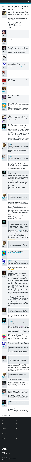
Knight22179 (3, 34)
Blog (16, 423)
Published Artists (18, 441)
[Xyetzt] (4, 13)
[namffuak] (4, 72)
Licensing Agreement (4, 458)
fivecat (10, 196)
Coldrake (3, 99)
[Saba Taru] (4, 48)
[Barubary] (4, 402)
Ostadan (3, 338)
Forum (2, 441)
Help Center (3, 425)
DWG (2, 275)
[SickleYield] (4, 80)
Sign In (2, 415)
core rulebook (21, 66)
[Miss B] (4, 391)
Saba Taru (3, 50)
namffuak (3, 74)
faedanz (3, 255)
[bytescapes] (4, 126)
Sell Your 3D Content (4, 426)
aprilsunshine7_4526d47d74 (4, 108)
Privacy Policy (13, 458)
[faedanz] (4, 253)
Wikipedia (20, 230)
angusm (10, 144)
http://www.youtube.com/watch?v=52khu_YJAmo (14, 252)
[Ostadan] (4, 336)
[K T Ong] (4, 64)
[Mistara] (4, 40)
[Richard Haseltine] (4, 117)
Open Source (3, 431)
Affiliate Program (4, 428)
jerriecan (3, 58)
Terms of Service (9, 458)
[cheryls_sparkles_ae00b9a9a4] (4, 88)
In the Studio (3, 438)
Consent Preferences (4, 433)
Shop (16, 438)
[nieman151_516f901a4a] (4, 145)
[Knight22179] (4, 32)
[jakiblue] (4, 156)
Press (16, 426)
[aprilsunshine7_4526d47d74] (4, 105)
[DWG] (4, 273)
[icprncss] (4, 383)
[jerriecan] (4, 56)
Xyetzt (3, 15)
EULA (16, 458)
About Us (17, 425)
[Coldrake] (4, 97)
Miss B (3, 393)
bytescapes (3, 128)
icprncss (3, 385)
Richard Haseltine (3, 119)
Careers (17, 428)
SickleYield (3, 82)
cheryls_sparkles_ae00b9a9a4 (4, 91)
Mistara (3, 42)
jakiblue (3, 158)
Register (5, 415)
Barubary (3, 404)
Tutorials (3, 423)
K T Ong (3, 66)
